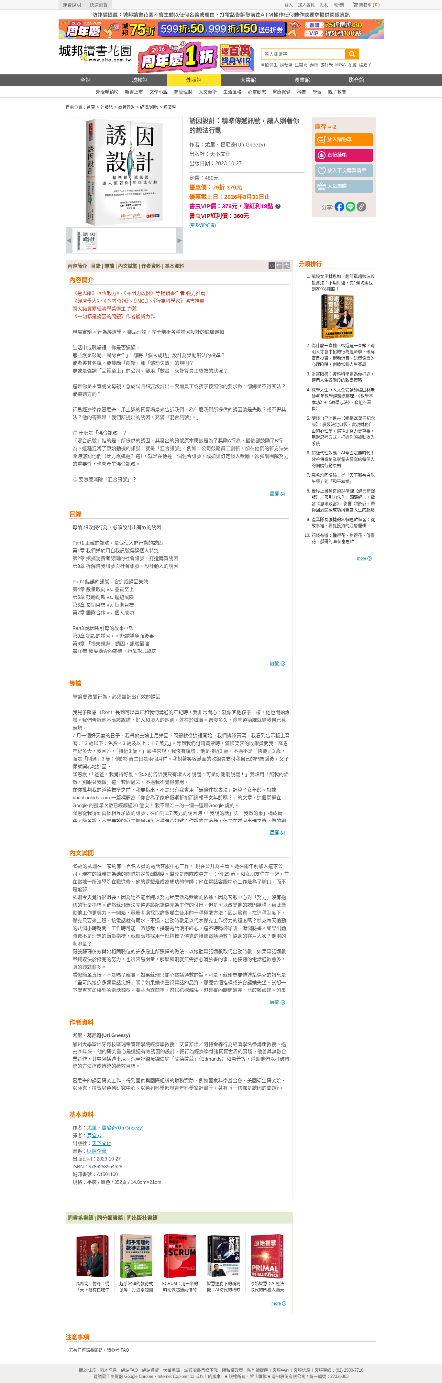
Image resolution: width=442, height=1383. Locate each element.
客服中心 (280, 1370)
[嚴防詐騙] (221, 18)
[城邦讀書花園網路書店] (95, 72)
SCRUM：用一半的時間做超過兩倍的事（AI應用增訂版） (180, 1290)
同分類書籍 (110, 1218)
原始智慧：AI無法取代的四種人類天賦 (267, 1290)
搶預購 (286, 65)
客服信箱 (301, 1370)
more (361, 558)
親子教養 (337, 91)
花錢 (352, 65)
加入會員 (306, 4)
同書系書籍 (81, 1218)
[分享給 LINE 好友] (350, 207)
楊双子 (365, 65)
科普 (301, 91)
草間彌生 (269, 65)
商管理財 (183, 91)
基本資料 (174, 266)
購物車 (369, 4)
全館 (85, 80)
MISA (340, 65)
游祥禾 (326, 65)
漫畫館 (302, 80)
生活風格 (232, 91)
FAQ (125, 1350)
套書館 (248, 80)
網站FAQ (129, 1370)
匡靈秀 (301, 65)
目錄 (96, 266)
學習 (317, 91)
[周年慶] (221, 37)
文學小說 (158, 91)
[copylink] (361, 207)
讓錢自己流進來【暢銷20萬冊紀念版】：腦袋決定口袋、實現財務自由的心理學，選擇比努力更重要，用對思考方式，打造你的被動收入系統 (343, 431)
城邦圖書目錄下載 (201, 1370)
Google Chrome (138, 1376)
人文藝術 (208, 91)
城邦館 (140, 80)
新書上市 (134, 91)
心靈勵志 (257, 91)
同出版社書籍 (142, 1218)
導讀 (109, 266)
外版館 (194, 80)
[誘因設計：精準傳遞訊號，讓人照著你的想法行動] (87, 249)
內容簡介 (77, 266)
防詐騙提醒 (257, 1370)
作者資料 (151, 266)
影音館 (356, 80)
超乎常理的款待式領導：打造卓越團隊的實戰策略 (136, 1290)
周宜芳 (94, 1135)
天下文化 (220, 154)
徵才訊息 (108, 1370)
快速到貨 (99, 4)
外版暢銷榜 (107, 91)
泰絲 (314, 65)
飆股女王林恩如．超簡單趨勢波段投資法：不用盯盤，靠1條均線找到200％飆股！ (343, 282)
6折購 (339, 4)
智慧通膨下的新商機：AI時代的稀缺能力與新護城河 (223, 1290)
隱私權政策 (232, 1370)
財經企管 (96, 1151)
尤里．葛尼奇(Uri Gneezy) (235, 144)
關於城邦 (87, 1370)
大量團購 (171, 1370)
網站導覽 (150, 1370)
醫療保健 (281, 91)
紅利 (324, 4)
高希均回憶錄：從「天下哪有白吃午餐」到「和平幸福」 (93, 1290)
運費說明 (72, 4)
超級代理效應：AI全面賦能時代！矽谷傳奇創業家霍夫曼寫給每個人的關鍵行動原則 (343, 459)
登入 (288, 4)
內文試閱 (128, 266)
